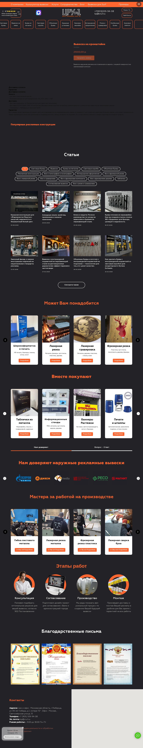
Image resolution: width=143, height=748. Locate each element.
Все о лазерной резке (26, 179)
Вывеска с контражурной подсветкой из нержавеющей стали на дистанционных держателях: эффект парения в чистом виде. (55, 264)
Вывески (54, 169)
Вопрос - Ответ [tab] (101, 447)
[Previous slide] (5, 340)
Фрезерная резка (118, 346)
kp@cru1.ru (100, 14)
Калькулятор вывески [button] (37, 4)
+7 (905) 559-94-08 (28, 717)
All (25, 169)
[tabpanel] (71, 472)
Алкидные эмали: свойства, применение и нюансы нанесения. (54, 217)
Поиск (125, 10)
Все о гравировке (47, 179)
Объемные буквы (111, 169)
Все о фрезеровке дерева (101, 179)
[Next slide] (138, 340)
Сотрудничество (68, 4)
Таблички (121, 179)
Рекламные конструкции (28, 174)
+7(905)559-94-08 (104, 11)
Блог (82, 4)
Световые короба (91, 169)
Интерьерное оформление (88, 174)
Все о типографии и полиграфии (58, 174)
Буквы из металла (70, 169)
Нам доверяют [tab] (41, 447)
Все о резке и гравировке (84, 184)
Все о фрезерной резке (114, 174)
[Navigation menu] (139, 4)
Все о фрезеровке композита (73, 179)
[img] (129, 10)
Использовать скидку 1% (13, 737)
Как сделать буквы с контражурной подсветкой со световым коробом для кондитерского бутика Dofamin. (118, 264)
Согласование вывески (58, 184)
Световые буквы (38, 169)
